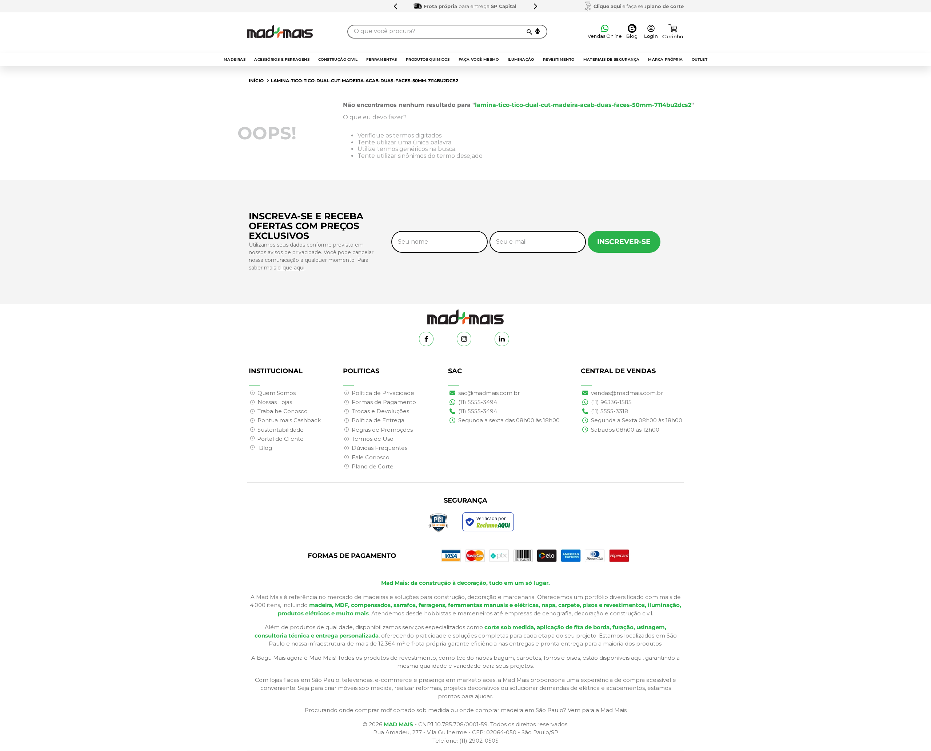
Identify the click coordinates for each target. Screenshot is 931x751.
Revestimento (559, 59)
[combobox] (447, 32)
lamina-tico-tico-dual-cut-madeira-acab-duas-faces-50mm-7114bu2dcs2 (364, 80)
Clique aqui (608, 6)
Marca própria (665, 59)
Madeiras (234, 59)
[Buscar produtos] (529, 31)
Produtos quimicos (428, 59)
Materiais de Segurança (611, 59)
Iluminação (521, 59)
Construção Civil (337, 59)
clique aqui (290, 267)
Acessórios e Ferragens (281, 59)
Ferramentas (381, 59)
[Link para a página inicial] (256, 80)
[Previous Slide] (396, 6)
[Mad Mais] (465, 314)
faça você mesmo (479, 59)
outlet (699, 59)
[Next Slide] (535, 6)
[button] (537, 31)
